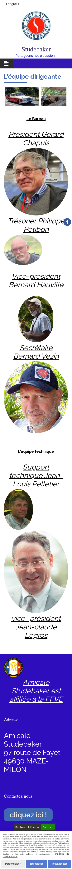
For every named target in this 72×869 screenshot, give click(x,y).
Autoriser (48, 827)
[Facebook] (67, 222)
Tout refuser (36, 863)
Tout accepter (59, 863)
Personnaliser (13, 863)
